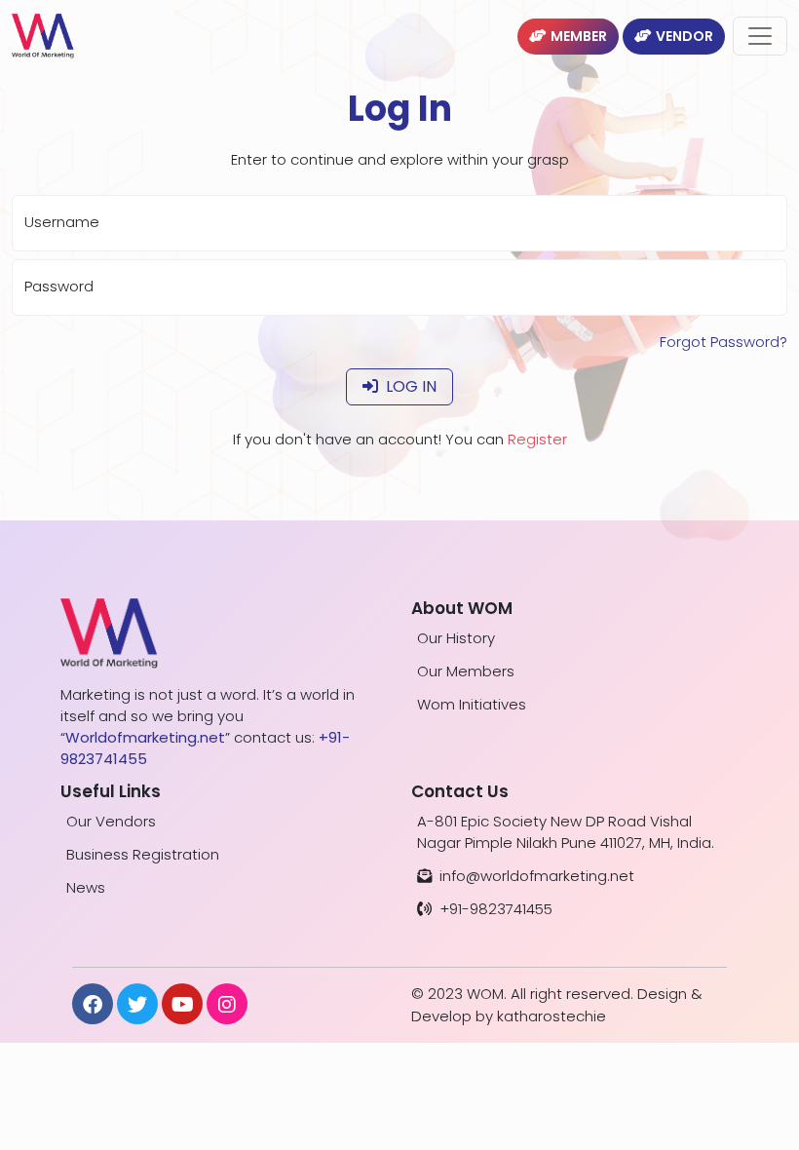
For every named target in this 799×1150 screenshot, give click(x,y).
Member (579, 36)
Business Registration (142, 854)
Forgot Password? (723, 341)
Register (537, 439)
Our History (456, 638)
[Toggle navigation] (760, 36)
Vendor (684, 36)
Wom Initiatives (471, 704)
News (85, 887)
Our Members (465, 671)
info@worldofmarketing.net (536, 875)
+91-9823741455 (495, 909)
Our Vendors (111, 821)
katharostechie (551, 1016)
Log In (411, 386)
